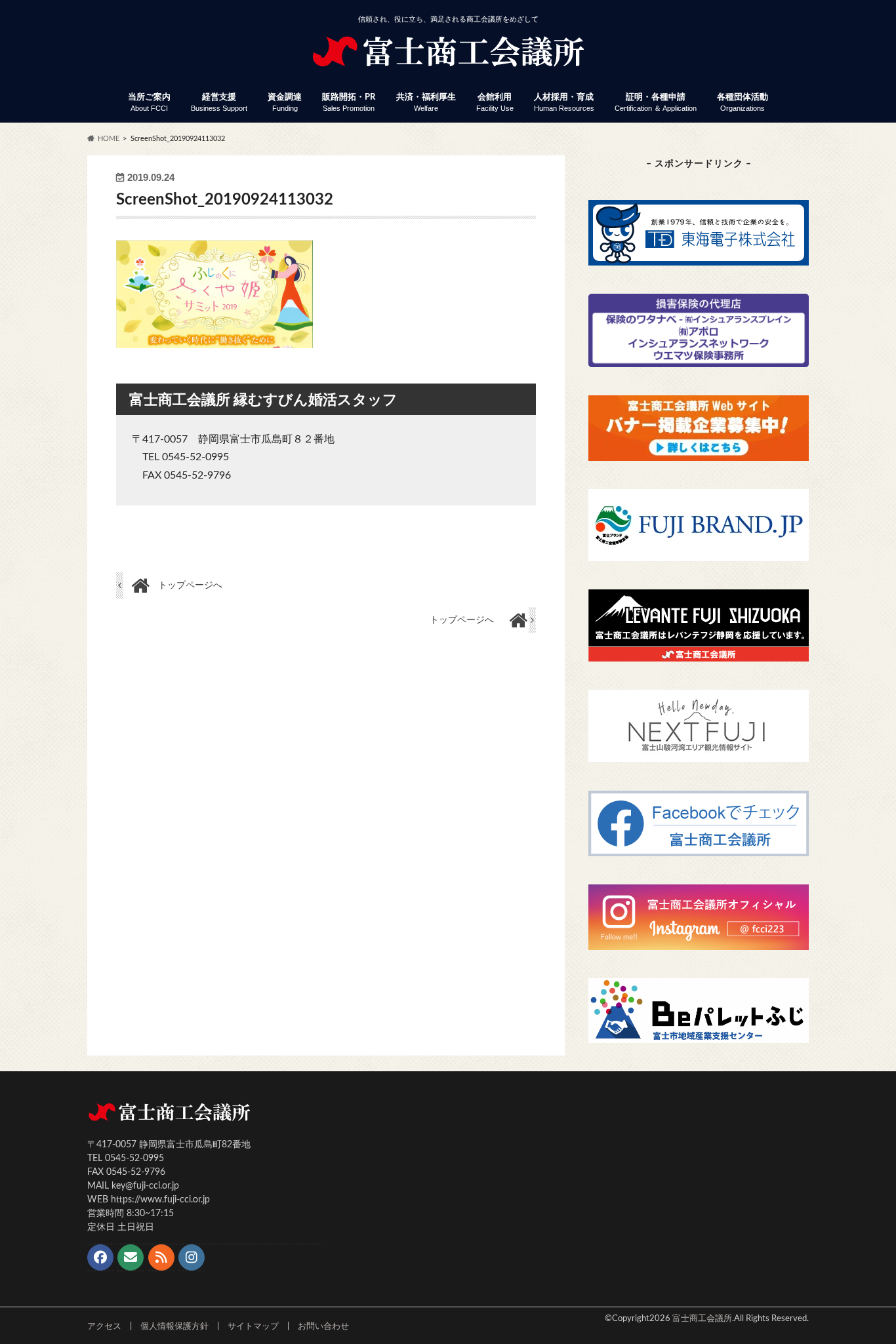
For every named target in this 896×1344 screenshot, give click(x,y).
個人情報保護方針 (174, 1326)
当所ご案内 (149, 102)
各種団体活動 (742, 102)
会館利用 (495, 102)
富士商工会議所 (702, 1318)
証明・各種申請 (656, 102)
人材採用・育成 (564, 102)
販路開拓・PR (348, 102)
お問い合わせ (323, 1326)
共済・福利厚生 (426, 102)
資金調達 (285, 102)
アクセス (104, 1326)
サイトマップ (253, 1326)
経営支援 (219, 102)
